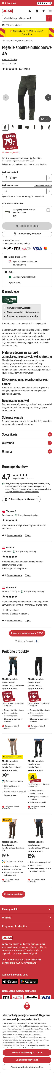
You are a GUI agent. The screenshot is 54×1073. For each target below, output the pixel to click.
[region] (27, 1036)
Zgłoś (28, 535)
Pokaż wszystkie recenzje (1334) (27, 633)
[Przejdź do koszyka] (43, 11)
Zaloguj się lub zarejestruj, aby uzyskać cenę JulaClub (24, 164)
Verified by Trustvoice (25, 641)
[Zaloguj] (30, 11)
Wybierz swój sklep (13, 25)
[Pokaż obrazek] (5, 127)
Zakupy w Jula (10, 909)
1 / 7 (42, 119)
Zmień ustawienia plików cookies (27, 1067)
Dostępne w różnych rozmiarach (10, 727)
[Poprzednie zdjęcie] (6, 97)
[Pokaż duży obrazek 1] (27, 97)
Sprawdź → (27, 34)
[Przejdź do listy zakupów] (37, 11)
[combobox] (27, 18)
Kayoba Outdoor (9, 59)
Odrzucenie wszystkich (27, 1060)
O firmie (6, 917)
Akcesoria (8, 443)
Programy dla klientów (14, 926)
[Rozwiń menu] (50, 11)
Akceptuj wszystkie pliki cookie (27, 1052)
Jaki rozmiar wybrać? (43, 185)
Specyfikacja (10, 434)
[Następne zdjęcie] (48, 97)
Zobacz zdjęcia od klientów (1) (23, 499)
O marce (7, 451)
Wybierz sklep (14, 283)
